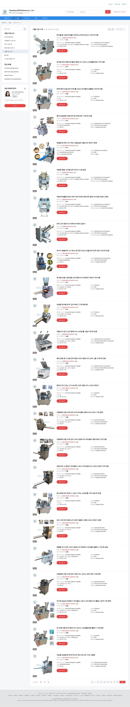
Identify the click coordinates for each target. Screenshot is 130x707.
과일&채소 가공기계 (9, 40)
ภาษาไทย (97, 695)
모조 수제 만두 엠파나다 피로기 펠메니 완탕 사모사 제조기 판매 (79, 520)
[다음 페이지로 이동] (123, 29)
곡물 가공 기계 (8, 51)
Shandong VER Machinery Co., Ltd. (21, 10)
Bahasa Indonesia (118, 695)
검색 (36, 18)
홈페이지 (6, 18)
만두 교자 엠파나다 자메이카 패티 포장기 (71, 224)
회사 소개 (27, 18)
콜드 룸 (6, 55)
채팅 (15, 96)
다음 (122, 682)
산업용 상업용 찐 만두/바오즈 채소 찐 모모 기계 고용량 (76, 655)
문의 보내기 (62, 51)
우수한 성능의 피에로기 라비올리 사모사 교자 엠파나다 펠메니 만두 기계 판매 (84, 601)
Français (38, 695)
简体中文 (21, 695)
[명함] (25, 88)
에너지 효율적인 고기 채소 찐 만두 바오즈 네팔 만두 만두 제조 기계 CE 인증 (83, 250)
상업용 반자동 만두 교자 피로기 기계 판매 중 (72, 304)
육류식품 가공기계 (9, 48)
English (15, 695)
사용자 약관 (51, 693)
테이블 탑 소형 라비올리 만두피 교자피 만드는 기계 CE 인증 (77, 35)
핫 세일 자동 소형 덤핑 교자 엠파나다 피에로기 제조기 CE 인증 (78, 277)
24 (40, 682)
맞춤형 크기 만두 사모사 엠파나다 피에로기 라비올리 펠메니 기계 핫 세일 (82, 547)
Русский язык (69, 695)
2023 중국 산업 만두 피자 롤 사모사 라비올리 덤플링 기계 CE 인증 (80, 89)
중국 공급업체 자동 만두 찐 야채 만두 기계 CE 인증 (74, 116)
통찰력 (90, 693)
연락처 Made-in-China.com (73, 693)
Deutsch (50, 695)
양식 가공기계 (8, 44)
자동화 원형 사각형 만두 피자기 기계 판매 (71, 170)
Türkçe (103, 695)
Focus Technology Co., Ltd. (66, 698)
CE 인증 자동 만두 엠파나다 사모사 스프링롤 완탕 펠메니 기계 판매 (80, 628)
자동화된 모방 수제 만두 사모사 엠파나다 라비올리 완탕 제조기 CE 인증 (82, 439)
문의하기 (45, 18)
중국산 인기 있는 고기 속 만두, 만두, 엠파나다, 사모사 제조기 (78, 385)
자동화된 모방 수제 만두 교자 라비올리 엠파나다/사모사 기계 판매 (80, 412)
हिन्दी (93, 695)
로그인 (110, 4)
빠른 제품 (84, 693)
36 (44, 682)
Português (56, 695)
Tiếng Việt (109, 695)
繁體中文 (27, 695)
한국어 (76, 695)
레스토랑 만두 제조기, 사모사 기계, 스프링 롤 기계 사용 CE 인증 (79, 493)
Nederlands (87, 695)
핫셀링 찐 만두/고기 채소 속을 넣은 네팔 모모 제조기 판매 (77, 143)
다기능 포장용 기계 (9, 59)
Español (44, 695)
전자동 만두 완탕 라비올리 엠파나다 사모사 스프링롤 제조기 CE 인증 (81, 62)
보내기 (15, 105)
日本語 (32, 695)
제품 (18, 18)
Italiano (62, 695)
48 (48, 682)
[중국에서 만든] (13, 3)
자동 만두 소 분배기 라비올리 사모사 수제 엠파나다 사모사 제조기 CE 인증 (83, 466)
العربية (81, 695)
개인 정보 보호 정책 (61, 693)
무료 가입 (117, 4)
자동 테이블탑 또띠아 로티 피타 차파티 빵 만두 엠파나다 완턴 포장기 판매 (82, 197)
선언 (46, 693)
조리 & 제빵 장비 (8, 37)
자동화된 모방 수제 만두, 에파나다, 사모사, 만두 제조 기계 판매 (79, 574)
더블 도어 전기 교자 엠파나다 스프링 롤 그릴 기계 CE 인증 (77, 331)
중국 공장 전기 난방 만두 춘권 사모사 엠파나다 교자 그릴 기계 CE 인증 (81, 358)
